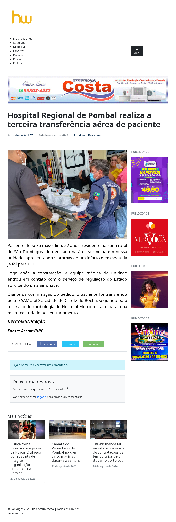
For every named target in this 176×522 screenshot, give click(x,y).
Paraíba (18, 55)
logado (41, 397)
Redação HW (24, 135)
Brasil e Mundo (23, 38)
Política (18, 63)
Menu (137, 53)
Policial (17, 59)
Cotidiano (19, 43)
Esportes (19, 51)
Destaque (19, 47)
